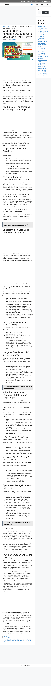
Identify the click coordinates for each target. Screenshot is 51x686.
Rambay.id (5, 4)
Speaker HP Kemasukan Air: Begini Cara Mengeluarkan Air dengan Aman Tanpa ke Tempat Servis (42, 41)
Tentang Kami (29, 1)
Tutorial (31, 4)
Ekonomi (48, 4)
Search (40, 9)
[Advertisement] (17, 15)
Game (42, 4)
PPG (9, 637)
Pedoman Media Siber (45, 1)
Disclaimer (37, 1)
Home (3, 26)
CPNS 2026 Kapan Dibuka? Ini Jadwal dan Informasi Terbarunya (17, 639)
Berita (37, 4)
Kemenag (6, 637)
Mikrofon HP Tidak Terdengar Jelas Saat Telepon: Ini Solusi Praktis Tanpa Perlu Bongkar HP (43, 72)
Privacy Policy (22, 1)
